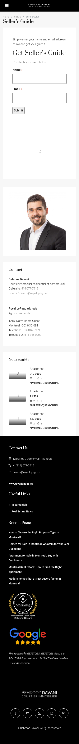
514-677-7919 (29, 288)
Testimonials (19, 504)
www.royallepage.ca (21, 483)
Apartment (37, 369)
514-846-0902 (32, 334)
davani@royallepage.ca (34, 293)
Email (17, 89)
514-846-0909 (31, 330)
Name (17, 70)
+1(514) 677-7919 (23, 465)
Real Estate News (22, 511)
